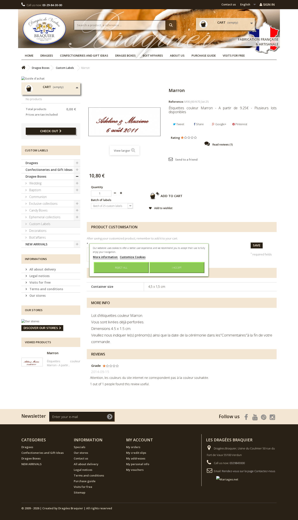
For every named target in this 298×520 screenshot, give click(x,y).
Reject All (121, 267)
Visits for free (234, 55)
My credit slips (136, 453)
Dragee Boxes (125, 55)
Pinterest (241, 124)
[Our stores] (50, 321)
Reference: (176, 102)
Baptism (34, 190)
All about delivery (42, 269)
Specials (79, 447)
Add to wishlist (163, 208)
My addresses (135, 458)
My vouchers (135, 470)
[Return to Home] (23, 67)
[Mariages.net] (222, 479)
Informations (36, 259)
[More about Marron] (32, 362)
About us (177, 55)
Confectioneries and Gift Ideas (84, 55)
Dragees (46, 55)
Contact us (228, 4)
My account (139, 439)
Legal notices (39, 276)
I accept (177, 267)
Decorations (37, 231)
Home (29, 55)
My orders (133, 447)
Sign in (268, 4)
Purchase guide (204, 55)
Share (199, 124)
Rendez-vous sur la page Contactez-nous (248, 471)
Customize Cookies (133, 257)
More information (105, 257)
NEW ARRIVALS (36, 244)
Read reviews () (222, 144)
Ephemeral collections (44, 217)
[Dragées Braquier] (44, 28)
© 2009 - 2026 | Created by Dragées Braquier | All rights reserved (66, 508)
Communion (37, 197)
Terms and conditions (46, 289)
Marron (52, 353)
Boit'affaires (153, 55)
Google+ (220, 124)
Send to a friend (186, 159)
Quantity (97, 187)
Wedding (34, 183)
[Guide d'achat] (50, 78)
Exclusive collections (43, 203)
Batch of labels (101, 200)
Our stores (37, 295)
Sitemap (79, 492)
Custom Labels (39, 224)
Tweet (180, 124)
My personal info (137, 464)
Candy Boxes (38, 210)
